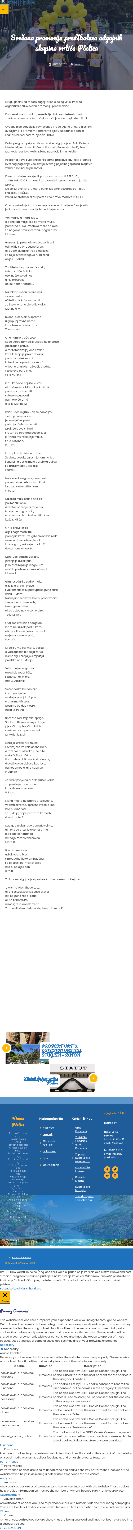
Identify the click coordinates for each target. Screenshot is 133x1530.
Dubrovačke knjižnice (82, 1169)
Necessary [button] (7, 1345)
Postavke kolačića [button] (12, 1289)
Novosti (79, 64)
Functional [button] (7, 1445)
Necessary (11, 1349)
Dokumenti (49, 1151)
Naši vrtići (48, 1127)
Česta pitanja (51, 1165)
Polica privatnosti (21, 1257)
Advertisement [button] (10, 1495)
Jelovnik (47, 1134)
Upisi (45, 1158)
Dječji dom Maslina (81, 1178)
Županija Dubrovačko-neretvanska (83, 1157)
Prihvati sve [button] (33, 1289)
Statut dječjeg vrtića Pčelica (41, 1080)
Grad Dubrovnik (81, 1129)
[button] (8, 959)
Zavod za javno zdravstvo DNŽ (84, 1198)
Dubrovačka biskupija (82, 1188)
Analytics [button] (6, 1478)
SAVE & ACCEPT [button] (10, 1528)
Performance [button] (9, 1462)
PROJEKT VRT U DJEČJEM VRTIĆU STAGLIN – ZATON (61, 1050)
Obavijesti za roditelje (50, 1142)
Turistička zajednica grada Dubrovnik (81, 1143)
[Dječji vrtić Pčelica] (18, 2)
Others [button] (5, 1511)
